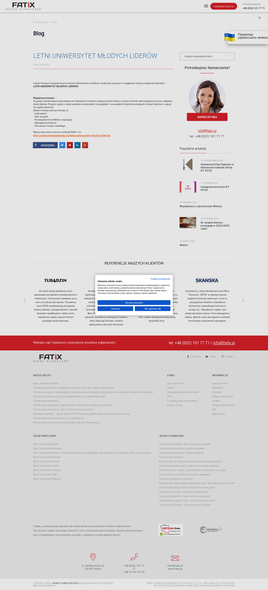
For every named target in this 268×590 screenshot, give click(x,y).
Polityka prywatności (160, 278)
